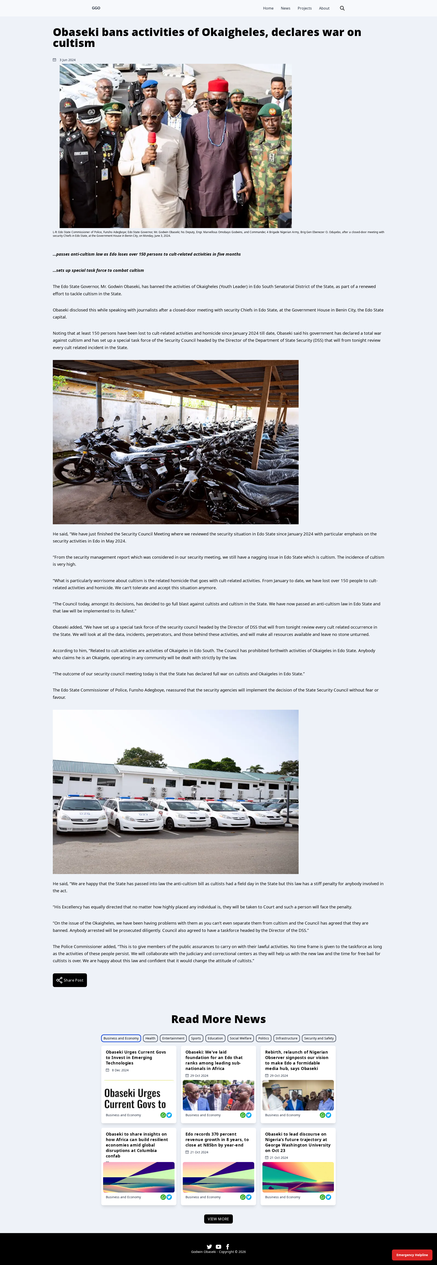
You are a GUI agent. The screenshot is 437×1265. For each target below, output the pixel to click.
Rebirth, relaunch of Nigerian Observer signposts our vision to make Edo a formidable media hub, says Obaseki (296, 1060)
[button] (342, 8)
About (324, 8)
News (285, 8)
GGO (96, 8)
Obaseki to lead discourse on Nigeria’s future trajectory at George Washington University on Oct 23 (298, 1142)
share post (73, 980)
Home (268, 8)
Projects (305, 8)
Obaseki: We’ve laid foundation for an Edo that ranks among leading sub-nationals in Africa (214, 1060)
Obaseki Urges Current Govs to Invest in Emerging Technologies (136, 1057)
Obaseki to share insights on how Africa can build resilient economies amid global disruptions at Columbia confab (137, 1145)
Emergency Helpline (412, 1255)
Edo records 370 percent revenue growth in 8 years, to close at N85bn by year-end (217, 1139)
